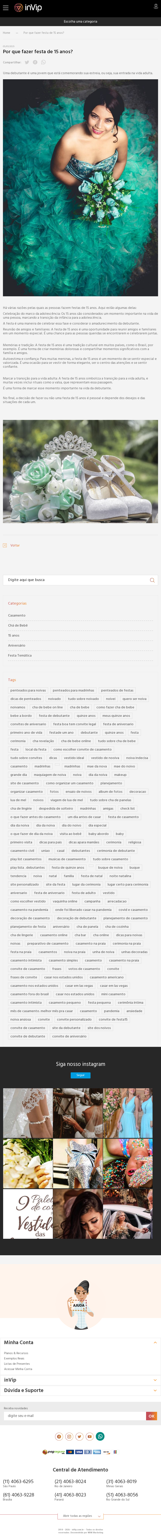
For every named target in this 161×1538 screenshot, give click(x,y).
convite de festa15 (113, 1020)
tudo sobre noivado (83, 699)
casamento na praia (91, 944)
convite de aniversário (69, 1036)
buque (135, 868)
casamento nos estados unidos (34, 986)
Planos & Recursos (16, 1353)
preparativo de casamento (48, 944)
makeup (120, 775)
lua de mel (18, 800)
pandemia (111, 1011)
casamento (18, 766)
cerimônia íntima (130, 1003)
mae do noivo (124, 766)
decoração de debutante (76, 918)
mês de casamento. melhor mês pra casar (41, 1011)
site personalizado (24, 885)
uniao (45, 851)
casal (60, 851)
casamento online (54, 935)
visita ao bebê (70, 834)
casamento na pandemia (29, 910)
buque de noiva (110, 868)
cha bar (80, 935)
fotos (54, 792)
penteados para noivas (28, 690)
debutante (89, 733)
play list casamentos (25, 859)
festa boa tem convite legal (74, 724)
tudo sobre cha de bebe (117, 741)
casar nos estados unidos (63, 977)
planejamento (111, 783)
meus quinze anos (116, 716)
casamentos (47, 952)
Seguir (81, 1075)
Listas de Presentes (17, 1364)
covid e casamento (133, 910)
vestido (109, 893)
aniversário (61, 927)
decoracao (137, 792)
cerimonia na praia (127, 944)
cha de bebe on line (47, 707)
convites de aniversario (28, 724)
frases (56, 969)
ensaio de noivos (78, 792)
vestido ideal (74, 758)
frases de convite (23, 977)
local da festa (36, 750)
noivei (110, 699)
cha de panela (87, 927)
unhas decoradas (134, 952)
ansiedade (134, 1011)
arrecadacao (117, 901)
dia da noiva (98, 775)
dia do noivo (71, 825)
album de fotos (110, 792)
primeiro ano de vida (26, 733)
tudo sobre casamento (110, 859)
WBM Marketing (95, 1532)
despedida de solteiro (56, 809)
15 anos (13, 636)
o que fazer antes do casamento (35, 817)
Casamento (17, 615)
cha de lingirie (21, 809)
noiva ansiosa (20, 1020)
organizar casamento (26, 792)
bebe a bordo (21, 716)
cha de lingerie (21, 935)
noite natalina (120, 876)
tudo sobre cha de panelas (110, 800)
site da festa (55, 885)
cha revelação (43, 741)
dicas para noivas (129, 935)
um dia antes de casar (84, 817)
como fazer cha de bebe (115, 707)
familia (69, 876)
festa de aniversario (118, 724)
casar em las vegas (79, 986)
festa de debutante (54, 716)
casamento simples (63, 960)
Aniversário (16, 646)
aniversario (18, 893)
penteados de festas (117, 690)
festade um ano (61, 733)
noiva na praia (74, 952)
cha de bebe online (76, 741)
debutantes (80, 851)
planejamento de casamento (125, 918)
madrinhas (42, 766)
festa (135, 733)
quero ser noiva (134, 699)
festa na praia (20, 952)
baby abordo (99, 834)
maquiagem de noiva (50, 775)
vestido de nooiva (105, 758)
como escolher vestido (28, 901)
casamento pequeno (65, 1003)
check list (127, 809)
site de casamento (24, 783)
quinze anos (86, 716)
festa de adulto (84, 893)
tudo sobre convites (26, 758)
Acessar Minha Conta (18, 1369)
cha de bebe (79, 707)
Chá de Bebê (18, 626)
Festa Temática (20, 656)
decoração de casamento (30, 918)
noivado (54, 699)
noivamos (17, 707)
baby (120, 834)
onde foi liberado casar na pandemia (83, 910)
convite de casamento (27, 969)
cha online (101, 935)
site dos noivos (99, 1028)
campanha (92, 901)
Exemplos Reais (14, 1359)
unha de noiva (103, 952)
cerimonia (18, 741)
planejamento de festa (28, 927)
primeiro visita (21, 842)
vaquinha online (65, 901)
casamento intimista (26, 960)
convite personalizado (74, 1020)
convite (113, 969)
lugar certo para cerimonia (128, 885)
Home (6, 33)
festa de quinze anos (68, 868)
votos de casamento (84, 969)
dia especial (97, 825)
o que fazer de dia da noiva (31, 834)
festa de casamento (123, 817)
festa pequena (99, 1003)
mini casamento (113, 994)
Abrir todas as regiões (77, 1516)
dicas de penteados (25, 699)
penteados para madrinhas (73, 690)
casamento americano (107, 977)
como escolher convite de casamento (82, 750)
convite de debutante (27, 1036)
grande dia (18, 775)
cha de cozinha (117, 927)
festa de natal (91, 876)
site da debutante (66, 1028)
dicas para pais (50, 842)
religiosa (134, 842)
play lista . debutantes (27, 868)
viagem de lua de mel (66, 800)
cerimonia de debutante (116, 851)
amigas (108, 809)
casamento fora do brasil (29, 994)
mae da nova (97, 766)
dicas (53, 758)
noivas (15, 944)
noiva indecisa (137, 758)
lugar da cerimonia (86, 885)
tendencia (18, 876)
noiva (77, 775)
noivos (38, 800)
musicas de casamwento (67, 859)
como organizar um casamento (69, 783)
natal (53, 876)
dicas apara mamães (84, 842)
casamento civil (22, 851)
